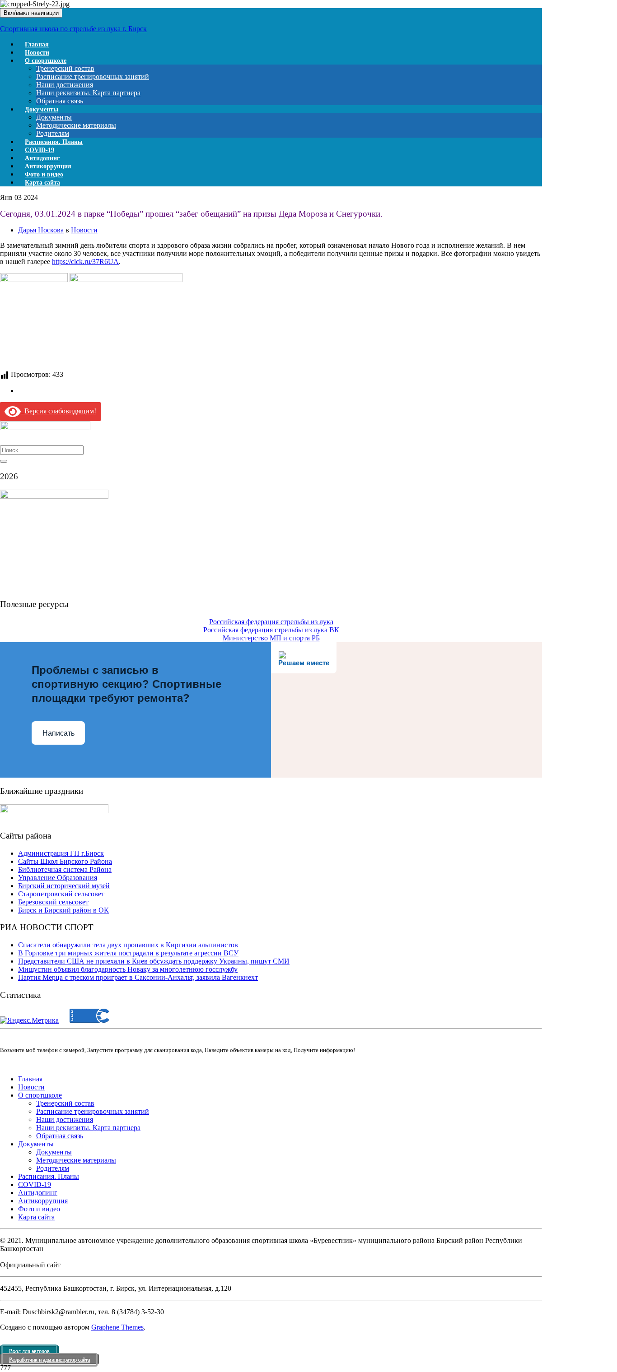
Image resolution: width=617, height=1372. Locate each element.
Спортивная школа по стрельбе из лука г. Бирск (73, 28)
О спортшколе (45, 60)
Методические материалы (76, 125)
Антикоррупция (43, 1201)
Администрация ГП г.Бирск (61, 853)
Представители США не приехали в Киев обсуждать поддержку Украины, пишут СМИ (154, 961)
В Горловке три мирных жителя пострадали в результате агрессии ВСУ (128, 953)
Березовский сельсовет (53, 902)
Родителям (52, 1168)
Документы (41, 109)
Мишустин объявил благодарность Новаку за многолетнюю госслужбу (128, 969)
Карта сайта (42, 182)
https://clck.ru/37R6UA (85, 261)
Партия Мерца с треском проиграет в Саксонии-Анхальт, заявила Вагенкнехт (138, 977)
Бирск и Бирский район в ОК (63, 910)
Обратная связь (59, 1136)
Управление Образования (57, 877)
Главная (30, 1079)
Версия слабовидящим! (58, 411)
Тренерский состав (65, 68)
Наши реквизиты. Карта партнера (88, 93)
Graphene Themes (117, 1327)
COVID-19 (34, 1184)
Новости (84, 230)
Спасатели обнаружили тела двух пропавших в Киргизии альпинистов (128, 945)
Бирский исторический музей (64, 886)
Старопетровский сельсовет (61, 894)
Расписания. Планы (48, 1176)
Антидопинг (37, 1192)
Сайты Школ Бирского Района (65, 861)
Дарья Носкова (41, 230)
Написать (58, 733)
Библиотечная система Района (65, 869)
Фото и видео (39, 1209)
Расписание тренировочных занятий (92, 76)
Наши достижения (64, 84)
